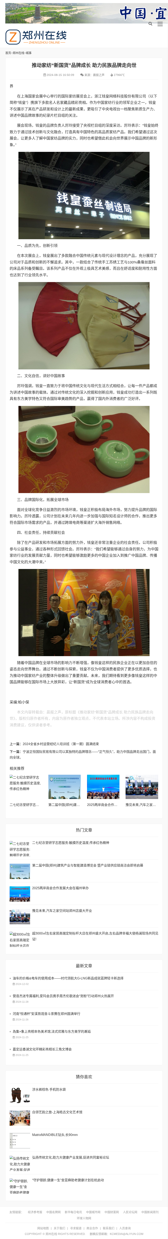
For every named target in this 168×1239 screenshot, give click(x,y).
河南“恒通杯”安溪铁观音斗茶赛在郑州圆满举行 (46, 1014)
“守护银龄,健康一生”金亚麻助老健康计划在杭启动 (68, 1180)
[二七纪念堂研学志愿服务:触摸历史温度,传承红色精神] (26, 787)
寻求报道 (76, 1228)
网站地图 (43, 1228)
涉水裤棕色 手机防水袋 (49, 1089)
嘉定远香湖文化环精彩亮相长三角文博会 (42, 1049)
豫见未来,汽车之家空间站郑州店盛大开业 (62, 910)
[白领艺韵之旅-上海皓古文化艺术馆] (20, 1118)
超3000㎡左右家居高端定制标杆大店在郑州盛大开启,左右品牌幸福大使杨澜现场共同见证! (95, 936)
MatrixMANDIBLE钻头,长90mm (55, 1135)
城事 (29, 52)
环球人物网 (84, 1218)
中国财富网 (111, 1212)
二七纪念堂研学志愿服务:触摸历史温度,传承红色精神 (70, 843)
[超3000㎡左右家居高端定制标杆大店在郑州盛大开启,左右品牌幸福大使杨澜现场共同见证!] (20, 939)
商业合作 (92, 1228)
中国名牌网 (53, 1212)
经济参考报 (35, 1212)
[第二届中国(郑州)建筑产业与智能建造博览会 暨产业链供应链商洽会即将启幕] (64, 787)
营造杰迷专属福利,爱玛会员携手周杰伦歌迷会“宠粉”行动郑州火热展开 (63, 996)
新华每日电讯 (73, 1212)
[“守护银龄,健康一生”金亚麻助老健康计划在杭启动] (20, 1186)
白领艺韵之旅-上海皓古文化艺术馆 (57, 1112)
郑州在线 (36, 37)
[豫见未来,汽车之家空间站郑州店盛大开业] (142, 787)
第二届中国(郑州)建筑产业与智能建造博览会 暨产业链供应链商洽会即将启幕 (87, 865)
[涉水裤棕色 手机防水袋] (20, 1095)
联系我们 (108, 1228)
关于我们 (59, 1228)
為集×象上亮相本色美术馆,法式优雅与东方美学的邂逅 (52, 1031)
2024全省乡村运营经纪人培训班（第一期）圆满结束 (61, 744)
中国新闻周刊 (150, 1212)
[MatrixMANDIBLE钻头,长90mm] (20, 1140)
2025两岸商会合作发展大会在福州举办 (115, 805)
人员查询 (125, 1228)
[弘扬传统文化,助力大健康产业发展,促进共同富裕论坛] (20, 1163)
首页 (8, 52)
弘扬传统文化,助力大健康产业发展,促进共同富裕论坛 (70, 1157)
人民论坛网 (130, 1212)
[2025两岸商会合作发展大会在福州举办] (103, 787)
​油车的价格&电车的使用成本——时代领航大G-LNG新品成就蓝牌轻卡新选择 (68, 978)
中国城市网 (93, 1212)
